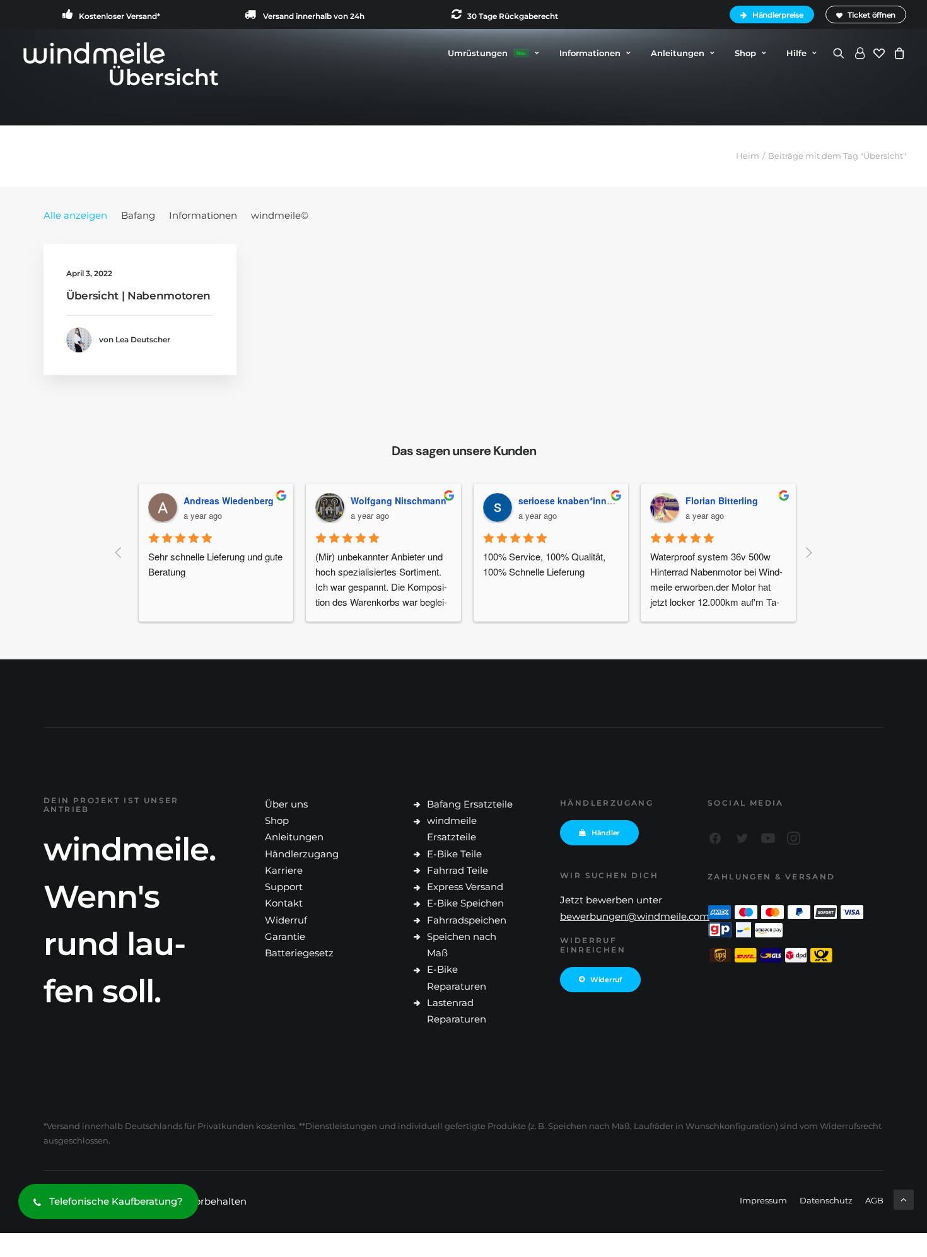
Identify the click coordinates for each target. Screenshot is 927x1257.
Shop (745, 53)
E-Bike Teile (454, 854)
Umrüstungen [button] (487, 53)
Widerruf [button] (606, 979)
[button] (841, 53)
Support (284, 887)
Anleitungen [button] (677, 53)
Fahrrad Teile (457, 870)
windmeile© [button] (279, 215)
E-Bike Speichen (465, 903)
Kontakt (284, 903)
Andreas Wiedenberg (229, 500)
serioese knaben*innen (567, 500)
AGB (874, 1200)
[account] (859, 53)
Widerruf (286, 920)
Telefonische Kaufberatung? (116, 1201)
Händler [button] (606, 832)
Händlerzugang (302, 854)
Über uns (286, 804)
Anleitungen (294, 837)
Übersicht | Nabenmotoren (138, 295)
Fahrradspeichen (466, 920)
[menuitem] (774, 14)
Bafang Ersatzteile (470, 804)
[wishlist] (879, 53)
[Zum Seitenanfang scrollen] (904, 1199)
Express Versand (465, 887)
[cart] (897, 53)
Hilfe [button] (796, 53)
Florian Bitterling (721, 500)
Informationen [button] (590, 53)
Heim (747, 156)
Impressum (763, 1200)
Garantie (285, 936)
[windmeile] (93, 53)
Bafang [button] (138, 215)
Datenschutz (826, 1200)
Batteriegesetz (299, 953)
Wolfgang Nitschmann (398, 500)
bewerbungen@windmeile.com (634, 916)
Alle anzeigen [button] (75, 215)
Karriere (284, 870)
